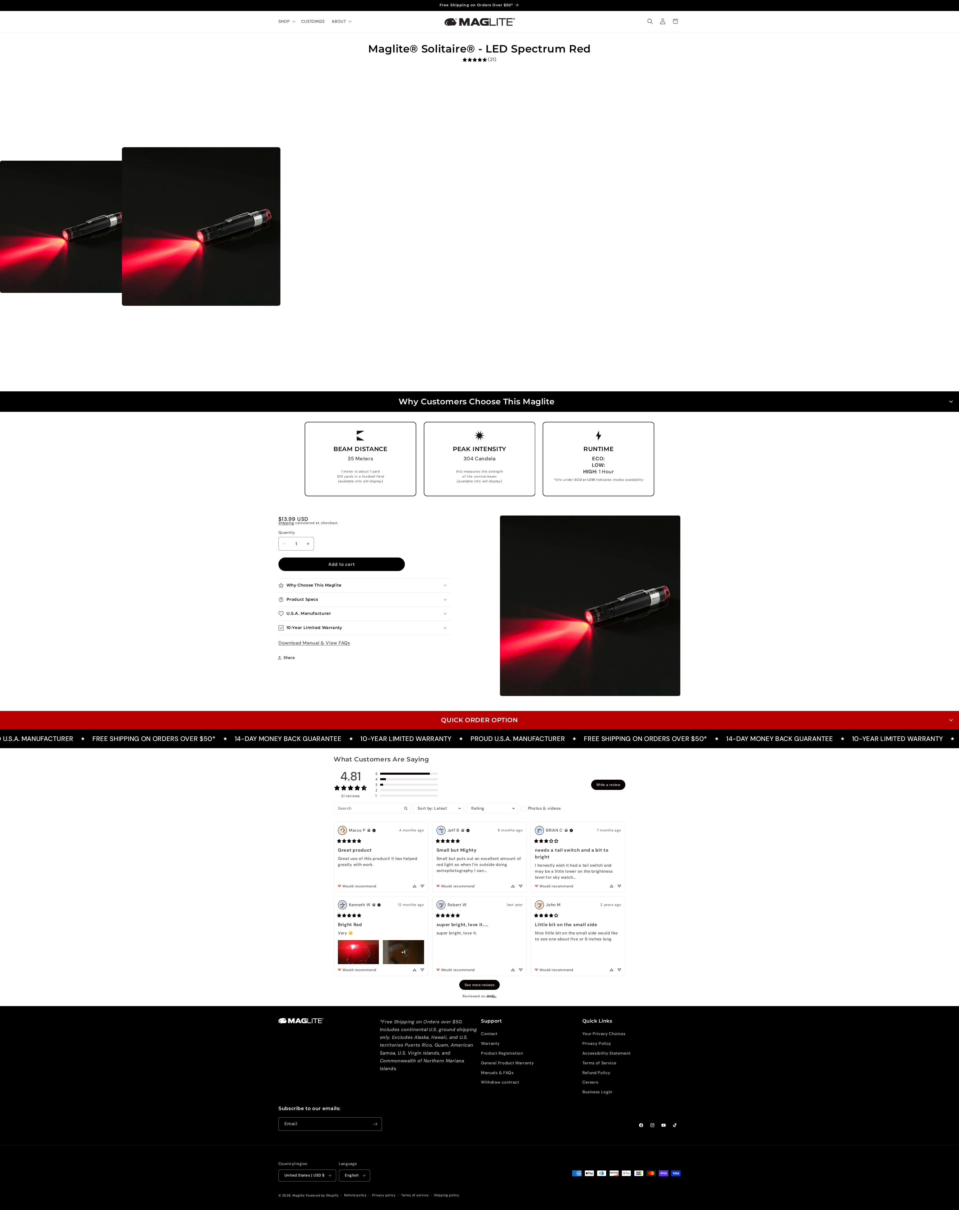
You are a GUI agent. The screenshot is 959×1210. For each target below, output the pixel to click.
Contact (489, 1034)
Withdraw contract (500, 1082)
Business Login (597, 1092)
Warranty (490, 1043)
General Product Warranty (507, 1063)
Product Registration (502, 1053)
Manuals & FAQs (497, 1072)
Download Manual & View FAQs (314, 643)
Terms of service (415, 1195)
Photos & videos (544, 808)
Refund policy (355, 1195)
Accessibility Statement (606, 1053)
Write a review (608, 785)
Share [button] (289, 657)
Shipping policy (446, 1195)
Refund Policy (596, 1072)
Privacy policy (383, 1195)
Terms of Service (599, 1063)
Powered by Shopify (322, 1195)
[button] (286, 21)
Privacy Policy (596, 1043)
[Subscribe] (375, 1124)
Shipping (286, 523)
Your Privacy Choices (604, 1034)
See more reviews (479, 985)
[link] (479, 59)
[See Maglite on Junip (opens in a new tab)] (491, 996)
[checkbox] (546, 808)
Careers (590, 1082)
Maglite (298, 1195)
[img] (368, 830)
